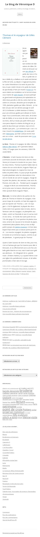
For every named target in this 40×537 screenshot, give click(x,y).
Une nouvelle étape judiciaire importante (16, 314)
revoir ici (30, 90)
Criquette (6, 455)
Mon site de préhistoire (10, 432)
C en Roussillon (7, 447)
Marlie (5, 468)
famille (32, 399)
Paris (35, 404)
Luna (4, 463)
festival (5, 402)
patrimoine (9, 406)
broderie (26, 390)
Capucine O (6, 442)
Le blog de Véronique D (20, 4)
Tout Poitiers (7, 489)
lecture (29, 271)
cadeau (6, 393)
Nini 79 (5, 476)
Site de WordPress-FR (10, 520)
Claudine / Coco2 (8, 450)
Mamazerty (10, 134)
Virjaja (5, 497)
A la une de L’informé (9, 309)
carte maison (28, 393)
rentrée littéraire (7, 415)
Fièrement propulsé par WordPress (13, 533)
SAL (15, 414)
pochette (19, 407)
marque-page (29, 402)
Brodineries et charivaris (10, 437)
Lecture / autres (28, 266)
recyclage (27, 413)
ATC (32, 388)
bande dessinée (11, 390)
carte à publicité (23, 395)
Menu (20, 14)
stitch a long (10, 417)
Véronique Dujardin (9, 327)
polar (34, 410)
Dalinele (5, 458)
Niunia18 (5, 479)
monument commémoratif (11, 404)
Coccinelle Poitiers (8, 453)
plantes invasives (21, 227)
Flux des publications (9, 515)
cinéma (32, 395)
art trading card (24, 388)
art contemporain (13, 388)
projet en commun (13, 412)
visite (34, 417)
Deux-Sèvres (23, 269)
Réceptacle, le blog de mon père (13, 484)
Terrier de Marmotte (9, 486)
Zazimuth (6, 499)
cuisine (14, 398)
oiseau (22, 404)
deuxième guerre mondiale (11, 399)
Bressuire (15, 269)
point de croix (12, 409)
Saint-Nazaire (18, 95)
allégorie (5, 388)
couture (7, 397)
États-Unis (6, 419)
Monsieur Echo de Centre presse (13, 473)
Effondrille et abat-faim (10, 460)
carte (20, 393)
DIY (20, 399)
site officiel (29, 71)
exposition (26, 399)
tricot (19, 417)
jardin (13, 402)
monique (5, 332)
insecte (23, 271)
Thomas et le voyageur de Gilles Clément (19, 36)
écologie (31, 269)
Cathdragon (6, 445)
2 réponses (6, 43)
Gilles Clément (16, 271)
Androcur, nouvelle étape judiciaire (14, 306)
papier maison (28, 404)
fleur (9, 402)
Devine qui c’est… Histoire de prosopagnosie (17, 311)
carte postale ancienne (10, 395)
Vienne (27, 417)
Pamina (5, 481)
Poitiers (27, 409)
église (10, 419)
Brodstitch (6, 440)
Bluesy (5, 434)
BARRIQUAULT (7, 335)
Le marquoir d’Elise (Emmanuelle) (13, 471)
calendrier (14, 393)
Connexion (6, 512)
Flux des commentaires (10, 517)
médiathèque (18, 131)
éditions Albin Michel (10, 147)
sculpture (23, 414)
